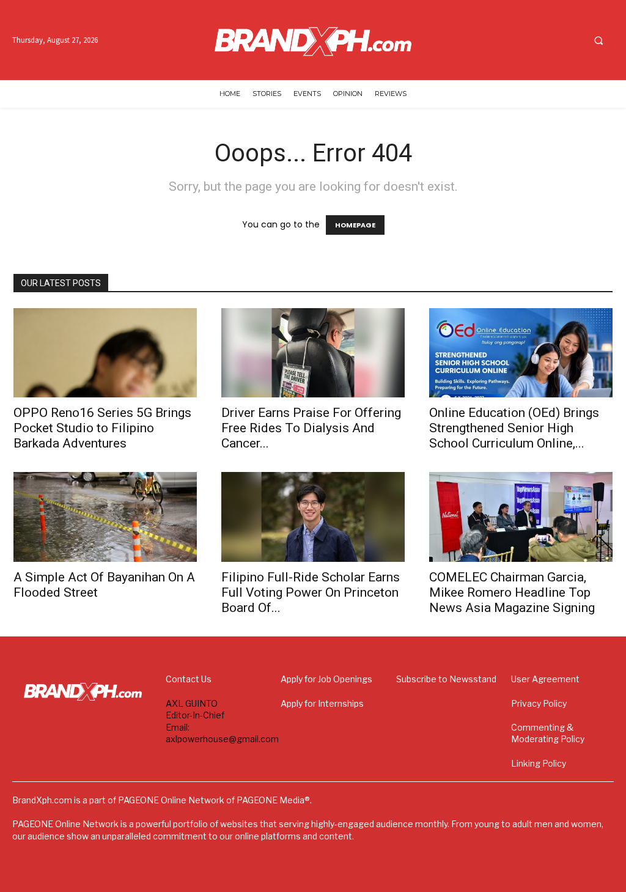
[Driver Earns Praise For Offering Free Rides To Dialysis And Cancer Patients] (313, 353)
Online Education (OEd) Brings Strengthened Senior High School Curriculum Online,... (514, 428)
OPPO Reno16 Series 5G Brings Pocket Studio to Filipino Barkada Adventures (102, 428)
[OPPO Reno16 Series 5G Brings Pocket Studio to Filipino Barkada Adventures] (105, 353)
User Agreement (545, 679)
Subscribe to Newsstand (446, 679)
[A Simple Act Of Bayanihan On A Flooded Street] (105, 517)
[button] (598, 40)
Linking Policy (538, 763)
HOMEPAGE (355, 225)
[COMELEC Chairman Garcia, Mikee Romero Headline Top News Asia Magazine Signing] (521, 517)
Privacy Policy (539, 703)
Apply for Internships (322, 703)
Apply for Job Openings (326, 679)
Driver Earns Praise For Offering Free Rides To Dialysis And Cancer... (311, 428)
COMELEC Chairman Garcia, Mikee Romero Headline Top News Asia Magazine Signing (512, 592)
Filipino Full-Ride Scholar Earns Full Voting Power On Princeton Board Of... (310, 592)
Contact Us (189, 679)
